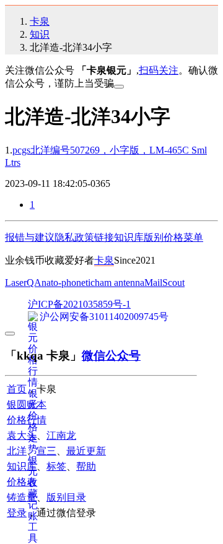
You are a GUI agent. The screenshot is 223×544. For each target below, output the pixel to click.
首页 (17, 389)
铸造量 (22, 497)
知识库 (129, 237)
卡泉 (40, 21)
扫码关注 (158, 70)
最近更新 (86, 451)
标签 (56, 466)
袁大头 (22, 435)
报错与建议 (30, 237)
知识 (40, 34)
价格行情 (26, 420)
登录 (17, 512)
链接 (104, 237)
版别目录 (66, 497)
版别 (154, 237)
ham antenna (119, 282)
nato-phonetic (68, 282)
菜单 (193, 237)
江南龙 (61, 435)
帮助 (86, 466)
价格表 (22, 482)
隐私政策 (74, 237)
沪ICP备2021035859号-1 (79, 304)
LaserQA (23, 282)
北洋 (17, 451)
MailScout (164, 282)
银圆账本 (26, 404)
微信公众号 (111, 355)
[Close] (119, 87)
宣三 (46, 451)
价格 (173, 237)
